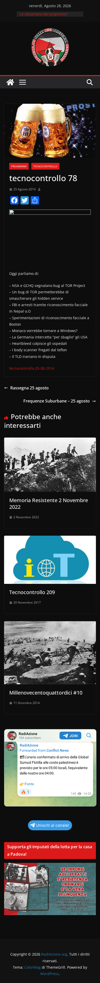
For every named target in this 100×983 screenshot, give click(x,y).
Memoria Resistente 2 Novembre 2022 (48, 503)
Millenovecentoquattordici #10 (45, 692)
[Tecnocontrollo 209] (50, 539)
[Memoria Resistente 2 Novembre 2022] (50, 441)
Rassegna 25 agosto (29, 388)
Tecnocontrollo (45, 166)
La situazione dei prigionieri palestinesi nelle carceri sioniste (47, 17)
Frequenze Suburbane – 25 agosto (56, 401)
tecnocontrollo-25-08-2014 (31, 368)
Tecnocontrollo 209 (32, 592)
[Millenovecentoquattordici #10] (50, 625)
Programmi (19, 166)
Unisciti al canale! (52, 825)
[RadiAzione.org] (10, 82)
